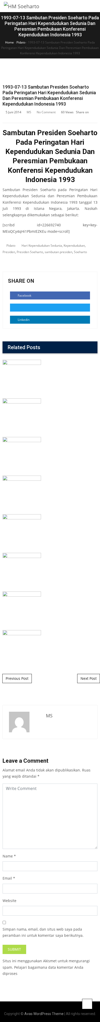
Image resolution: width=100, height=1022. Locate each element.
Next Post (89, 678)
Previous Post (17, 678)
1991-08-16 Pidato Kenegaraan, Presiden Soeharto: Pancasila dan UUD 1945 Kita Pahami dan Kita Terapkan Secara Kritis (50, 529)
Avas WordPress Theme (44, 1014)
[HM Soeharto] (21, 6)
